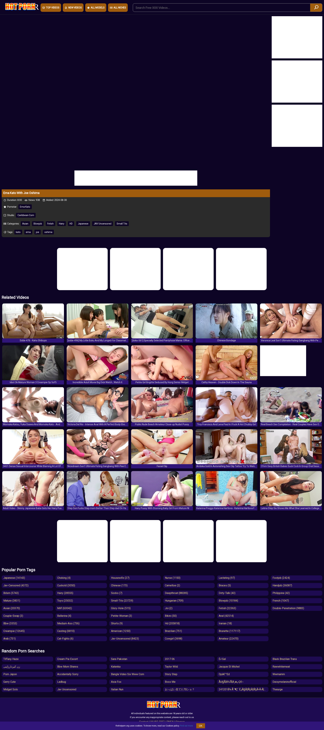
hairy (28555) (65, 593)
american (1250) (120, 631)
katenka (115, 666)
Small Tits (122, 223)
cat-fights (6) (65, 638)
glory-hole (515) (121, 608)
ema (28, 232)
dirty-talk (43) (227, 593)
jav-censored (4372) (16, 585)
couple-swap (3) (13, 615)
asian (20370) (11, 608)
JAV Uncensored (102, 223)
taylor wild (171, 666)
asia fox (116, 681)
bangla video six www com (127, 674)
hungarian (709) (174, 600)
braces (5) (225, 585)
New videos (75, 7)
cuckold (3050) (66, 585)
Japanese (83, 223)
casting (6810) (66, 631)
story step (171, 674)
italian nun (117, 689)
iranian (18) (225, 623)
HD (71, 223)
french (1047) (281, 600)
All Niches (120, 7)
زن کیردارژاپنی (11, 666)
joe (37, 232)
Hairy (61, 223)
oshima (48, 232)
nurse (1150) (172, 577)
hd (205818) (172, 623)
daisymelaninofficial (284, 681)
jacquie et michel (229, 666)
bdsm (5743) (11, 593)
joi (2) (168, 608)
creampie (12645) (14, 631)
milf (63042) (64, 608)
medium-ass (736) (68, 623)
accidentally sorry (67, 674)
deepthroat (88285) (176, 593)
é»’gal (222, 659)
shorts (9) (117, 623)
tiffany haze (11, 659)
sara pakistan (119, 659)
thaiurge (278, 689)
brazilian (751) (173, 631)
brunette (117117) (229, 631)
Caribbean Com (26, 215)
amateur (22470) (228, 638)
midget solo (10, 689)
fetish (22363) (227, 608)
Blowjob (38, 223)
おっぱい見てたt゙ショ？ (180, 689)
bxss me (170, 681)
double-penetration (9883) (288, 608)
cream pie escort (67, 659)
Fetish (50, 223)
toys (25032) (65, 600)
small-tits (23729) (122, 600)
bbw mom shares (67, 666)
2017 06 (170, 659)
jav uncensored (66, 689)
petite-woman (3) (121, 615)
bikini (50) (171, 615)
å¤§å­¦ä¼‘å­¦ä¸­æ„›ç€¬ (231, 681)
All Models (98, 7)
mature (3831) (11, 600)
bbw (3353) (10, 623)
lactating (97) (227, 577)
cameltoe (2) (172, 585)
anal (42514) (226, 615)
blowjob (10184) (228, 600)
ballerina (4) (64, 615)
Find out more (186, 726)
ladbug (61, 681)
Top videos (52, 7)
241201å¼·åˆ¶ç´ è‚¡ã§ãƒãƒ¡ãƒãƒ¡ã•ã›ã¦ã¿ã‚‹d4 (243, 689)
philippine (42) (281, 593)
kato (18, 232)
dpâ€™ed (224, 674)
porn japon (10, 674)
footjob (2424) (281, 577)
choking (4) (64, 577)
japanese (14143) (14, 577)
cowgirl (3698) (173, 638)
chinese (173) (119, 585)
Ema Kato (25, 206)
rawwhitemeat (281, 666)
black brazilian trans (285, 659)
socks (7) (116, 593)
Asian (25, 223)
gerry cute (9, 681)
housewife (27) (120, 577)
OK (200, 725)
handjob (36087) (282, 585)
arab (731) (9, 638)
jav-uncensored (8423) (125, 638)
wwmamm (279, 674)
